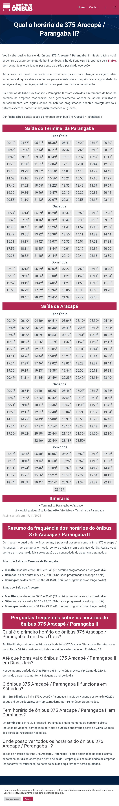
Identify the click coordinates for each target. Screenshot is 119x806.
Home (82, 7)
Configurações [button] (12, 799)
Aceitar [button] (28, 799)
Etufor (112, 60)
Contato (94, 7)
